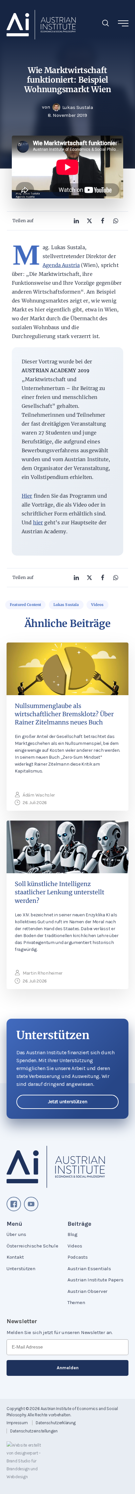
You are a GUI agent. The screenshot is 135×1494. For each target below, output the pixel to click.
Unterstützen (21, 1268)
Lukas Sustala (66, 604)
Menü (14, 1223)
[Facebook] (102, 221)
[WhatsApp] (116, 221)
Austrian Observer (87, 1291)
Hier (27, 496)
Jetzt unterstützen (67, 1102)
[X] (89, 221)
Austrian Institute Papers (96, 1280)
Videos (97, 604)
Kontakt (15, 1257)
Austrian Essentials (89, 1268)
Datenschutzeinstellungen (34, 1430)
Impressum (17, 1422)
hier (38, 522)
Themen (76, 1302)
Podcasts (78, 1257)
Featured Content (25, 604)
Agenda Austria (61, 265)
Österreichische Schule (32, 1246)
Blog (73, 1234)
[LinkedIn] (76, 221)
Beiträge (79, 1223)
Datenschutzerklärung (56, 1422)
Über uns (16, 1234)
